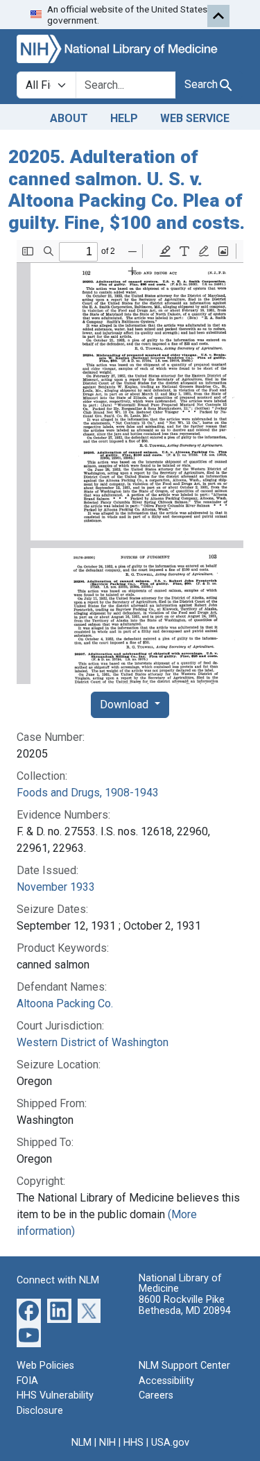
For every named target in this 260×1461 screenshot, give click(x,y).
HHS (133, 1443)
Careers (156, 1395)
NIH (107, 1443)
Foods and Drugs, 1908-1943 (88, 792)
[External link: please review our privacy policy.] (29, 1310)
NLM (81, 1443)
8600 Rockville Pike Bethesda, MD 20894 (185, 1305)
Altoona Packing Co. (65, 1003)
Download (125, 704)
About (69, 118)
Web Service (194, 118)
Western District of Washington (92, 1042)
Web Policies (45, 1366)
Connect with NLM (58, 1280)
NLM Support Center (184, 1366)
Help (124, 118)
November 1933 (56, 887)
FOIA (27, 1381)
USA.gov (170, 1443)
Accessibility (166, 1381)
